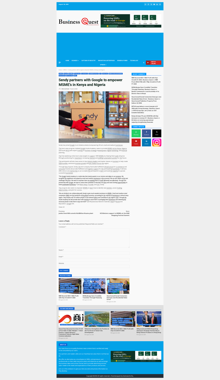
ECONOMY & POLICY (93, 73)
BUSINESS (75, 60)
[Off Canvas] (60, 62)
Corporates (77, 73)
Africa (67, 150)
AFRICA (60, 73)
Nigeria (124, 148)
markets (109, 188)
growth (83, 163)
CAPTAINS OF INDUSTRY (88, 60)
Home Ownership (118, 283)
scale (116, 156)
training (79, 150)
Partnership (69, 75)
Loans (98, 285)
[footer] (131, 21)
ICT (100, 73)
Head (112, 202)
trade (101, 180)
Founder (91, 185)
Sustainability (97, 287)
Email (61, 257)
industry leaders (92, 161)
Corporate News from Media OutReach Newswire (72, 324)
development (102, 150)
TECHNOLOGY (134, 60)
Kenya (119, 148)
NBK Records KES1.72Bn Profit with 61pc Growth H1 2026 (68, 297)
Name (61, 250)
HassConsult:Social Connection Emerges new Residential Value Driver (117, 297)
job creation (93, 163)
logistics (90, 169)
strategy (93, 150)
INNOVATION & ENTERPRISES (106, 60)
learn (102, 171)
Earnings (62, 287)
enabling (92, 180)
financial (124, 150)
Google (72, 145)
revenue (92, 158)
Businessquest (116, 376)
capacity (115, 171)
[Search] (143, 62)
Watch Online (153, 62)
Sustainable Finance (89, 289)
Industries (105, 73)
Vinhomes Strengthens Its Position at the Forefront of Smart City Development (97, 319)
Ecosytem (68, 287)
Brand (118, 202)
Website (61, 263)
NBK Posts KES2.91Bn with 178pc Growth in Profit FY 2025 (146, 82)
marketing (114, 150)
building (100, 158)
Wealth (124, 289)
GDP (117, 197)
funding (119, 188)
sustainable (107, 158)
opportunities (63, 163)
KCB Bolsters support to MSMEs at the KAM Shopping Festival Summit (114, 213)
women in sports (113, 291)
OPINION (102, 64)
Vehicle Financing (88, 291)
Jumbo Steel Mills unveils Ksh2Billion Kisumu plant (76, 212)
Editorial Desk (65, 89)
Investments (62, 75)
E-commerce (84, 73)
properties (111, 289)
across (115, 148)
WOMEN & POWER (122, 60)
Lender (93, 285)
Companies (87, 279)
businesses (119, 145)
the (121, 158)
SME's (75, 75)
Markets (86, 287)
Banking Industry (64, 285)
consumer (62, 169)
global (86, 195)
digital (109, 150)
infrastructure (108, 167)
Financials (74, 287)
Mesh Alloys (84, 185)
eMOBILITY (86, 281)
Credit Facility (94, 279)
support (92, 156)
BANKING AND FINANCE (65, 283)
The (60, 148)
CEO (98, 185)
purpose (118, 176)
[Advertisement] (110, 46)
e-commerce (120, 167)
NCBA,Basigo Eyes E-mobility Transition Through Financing (92, 297)
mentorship (74, 171)
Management (119, 287)
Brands (65, 73)
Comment (62, 227)
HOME (67, 60)
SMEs (67, 195)
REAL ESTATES (118, 289)
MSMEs (109, 148)
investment (78, 158)
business (88, 150)
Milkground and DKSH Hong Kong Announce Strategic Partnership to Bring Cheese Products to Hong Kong (149, 319)
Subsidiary (70, 291)
